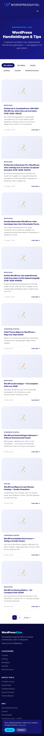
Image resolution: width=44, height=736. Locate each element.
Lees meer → (35, 130)
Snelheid (6, 70)
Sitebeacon (18, 643)
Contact (5, 711)
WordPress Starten (32, 70)
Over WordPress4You (10, 708)
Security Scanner (8, 692)
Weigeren (21, 730)
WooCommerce (7, 669)
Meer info (22, 725)
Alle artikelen (8, 65)
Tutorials (17, 70)
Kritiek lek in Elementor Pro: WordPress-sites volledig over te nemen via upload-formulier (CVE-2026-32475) (22, 167)
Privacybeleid (7, 715)
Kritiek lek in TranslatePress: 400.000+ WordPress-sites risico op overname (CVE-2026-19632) (21, 111)
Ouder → (27, 617)
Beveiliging (21, 65)
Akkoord (10, 730)
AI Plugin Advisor (8, 682)
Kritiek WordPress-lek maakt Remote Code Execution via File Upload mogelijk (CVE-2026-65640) (22, 278)
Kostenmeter (6, 685)
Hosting (32, 65)
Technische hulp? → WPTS (12, 718)
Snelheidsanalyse (8, 689)
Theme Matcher (8, 696)
